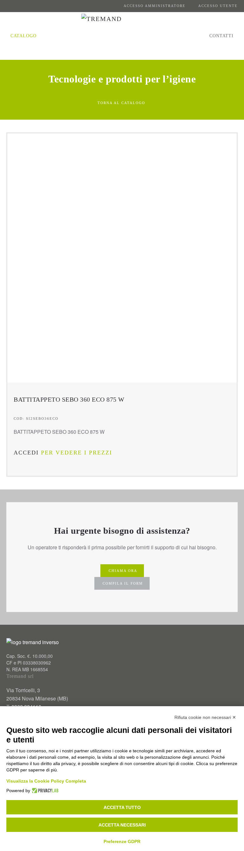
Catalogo (23, 35)
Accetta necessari (122, 824)
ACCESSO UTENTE (218, 6)
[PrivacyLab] (44, 790)
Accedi (26, 452)
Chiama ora (123, 571)
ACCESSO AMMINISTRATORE (155, 6)
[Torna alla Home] (122, 36)
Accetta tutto (122, 807)
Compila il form (123, 583)
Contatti (221, 35)
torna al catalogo (121, 103)
